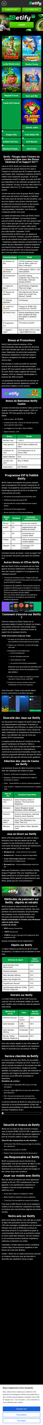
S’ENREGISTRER (11, 10)
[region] (21, 1405)
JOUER (21, 25)
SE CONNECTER (32, 10)
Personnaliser (21, 1415)
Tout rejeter (21, 1421)
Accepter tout (21, 1409)
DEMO (11, 53)
